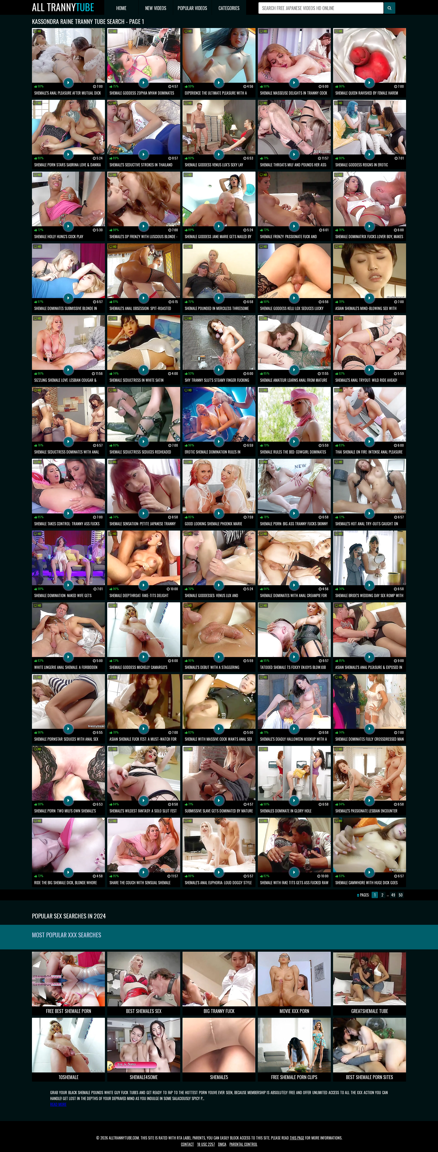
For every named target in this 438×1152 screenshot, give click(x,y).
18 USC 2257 (206, 1144)
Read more (58, 1104)
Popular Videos (192, 8)
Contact (187, 1144)
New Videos (155, 8)
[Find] (389, 8)
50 (401, 895)
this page (297, 1138)
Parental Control (243, 1144)
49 (393, 895)
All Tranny (63, 7)
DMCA (222, 1144)
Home (121, 8)
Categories (229, 8)
